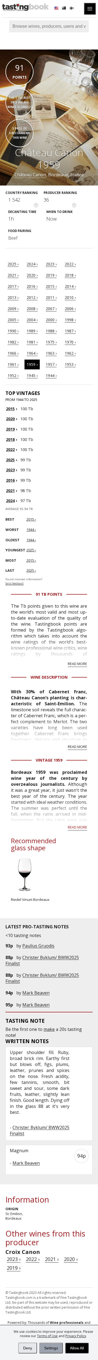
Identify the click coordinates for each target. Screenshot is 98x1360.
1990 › (13, 330)
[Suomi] (72, 8)
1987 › (70, 330)
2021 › (13, 275)
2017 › (13, 286)
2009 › (13, 308)
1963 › (51, 353)
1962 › (70, 353)
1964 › (32, 353)
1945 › (32, 375)
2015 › (51, 286)
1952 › (13, 375)
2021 (10, 490)
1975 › (51, 342)
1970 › (70, 342)
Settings (51, 1348)
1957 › (51, 364)
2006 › (70, 308)
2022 (10, 449)
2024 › (32, 264)
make (49, 1029)
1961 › (13, 364)
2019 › (51, 275)
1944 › (51, 375)
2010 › (70, 297)
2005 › (13, 319)
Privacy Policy (75, 1336)
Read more (77, 663)
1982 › (13, 342)
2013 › (13, 297)
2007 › (51, 308)
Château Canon (30, 175)
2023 (10, 469)
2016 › (32, 286)
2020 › (32, 275)
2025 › (13, 264)
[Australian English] (64, 8)
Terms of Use (47, 1336)
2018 (10, 439)
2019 (10, 429)
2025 (10, 459)
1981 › (32, 342)
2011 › (51, 297)
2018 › (70, 275)
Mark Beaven (36, 993)
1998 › (70, 319)
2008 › (32, 308)
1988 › (51, 330)
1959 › (32, 364)
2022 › (70, 264)
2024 (10, 500)
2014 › (70, 286)
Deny (27, 1348)
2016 (10, 480)
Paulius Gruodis (38, 946)
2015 (10, 408)
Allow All (77, 1348)
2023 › (51, 264)
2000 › (51, 319)
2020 (10, 418)
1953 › (70, 364)
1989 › (32, 330)
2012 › (32, 297)
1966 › (13, 353)
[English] (57, 8)
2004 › (32, 319)
